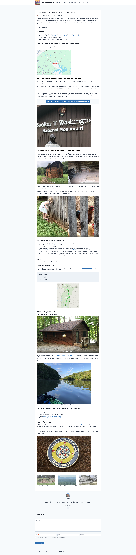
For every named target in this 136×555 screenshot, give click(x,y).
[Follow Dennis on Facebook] (68, 508)
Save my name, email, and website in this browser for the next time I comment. (51, 537)
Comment (37, 520)
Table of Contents (42, 27)
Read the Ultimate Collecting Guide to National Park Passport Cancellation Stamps (68, 101)
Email (59, 534)
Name (37, 534)
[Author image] (37, 15)
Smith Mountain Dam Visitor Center (52, 416)
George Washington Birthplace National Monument (45, 485)
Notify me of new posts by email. (43, 540)
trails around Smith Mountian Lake (55, 417)
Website (82, 534)
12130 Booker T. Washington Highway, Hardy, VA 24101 (66, 35)
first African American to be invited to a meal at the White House (61, 250)
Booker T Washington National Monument (65, 46)
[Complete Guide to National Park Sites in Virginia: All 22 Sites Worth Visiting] (68, 480)
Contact (48, 551)
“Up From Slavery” (53, 244)
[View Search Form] (100, 3)
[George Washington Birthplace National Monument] (47, 480)
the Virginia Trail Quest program (81, 424)
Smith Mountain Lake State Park (64, 355)
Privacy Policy (42, 551)
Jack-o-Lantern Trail (87, 268)
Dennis (41, 15)
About (37, 551)
